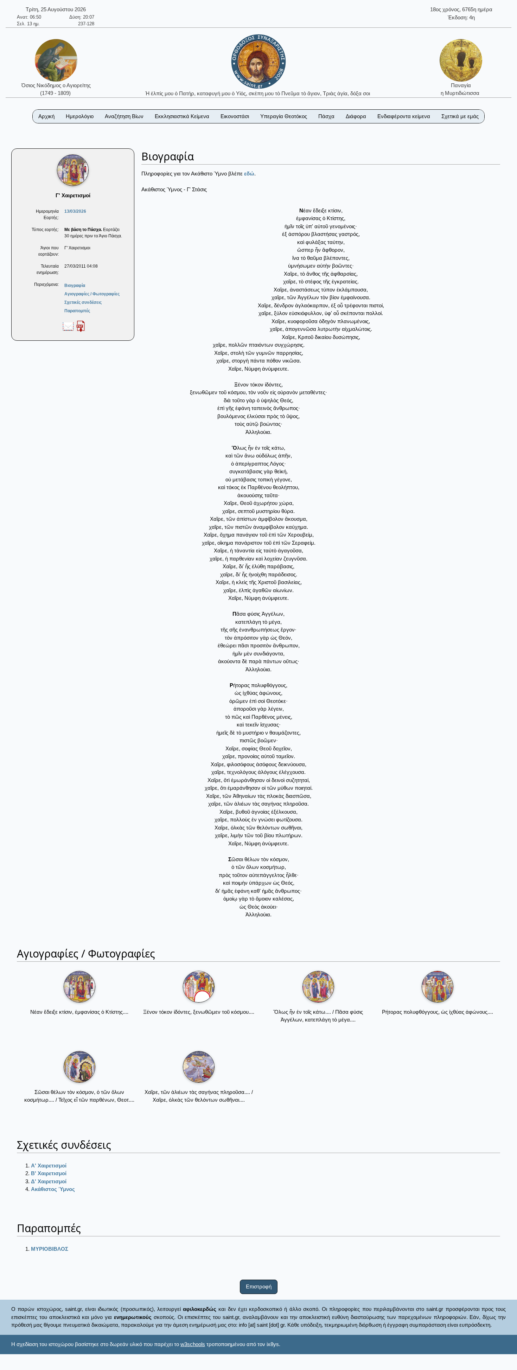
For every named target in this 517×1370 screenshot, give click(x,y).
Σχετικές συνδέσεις (83, 302)
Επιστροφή (259, 1286)
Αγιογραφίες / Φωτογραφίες (92, 294)
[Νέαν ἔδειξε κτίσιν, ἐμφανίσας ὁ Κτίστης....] (79, 987)
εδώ (249, 174)
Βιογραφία (74, 285)
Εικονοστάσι (235, 116)
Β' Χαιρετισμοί (48, 1173)
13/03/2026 (75, 211)
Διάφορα (356, 116)
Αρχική (46, 116)
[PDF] (80, 326)
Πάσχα (326, 116)
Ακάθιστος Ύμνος (53, 1189)
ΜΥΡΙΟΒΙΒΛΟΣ (49, 1249)
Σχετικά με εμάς (460, 116)
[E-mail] (68, 326)
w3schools (192, 1344)
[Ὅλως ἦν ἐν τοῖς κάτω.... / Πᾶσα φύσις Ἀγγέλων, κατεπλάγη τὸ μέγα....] (318, 987)
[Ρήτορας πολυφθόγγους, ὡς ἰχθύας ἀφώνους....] (437, 987)
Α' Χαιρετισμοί (48, 1166)
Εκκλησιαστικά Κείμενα (182, 116)
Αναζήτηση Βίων (124, 116)
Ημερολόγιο (80, 116)
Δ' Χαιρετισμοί (48, 1181)
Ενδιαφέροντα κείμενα (403, 116)
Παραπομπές (77, 310)
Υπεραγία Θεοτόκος (283, 116)
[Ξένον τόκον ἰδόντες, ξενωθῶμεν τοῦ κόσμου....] (199, 987)
